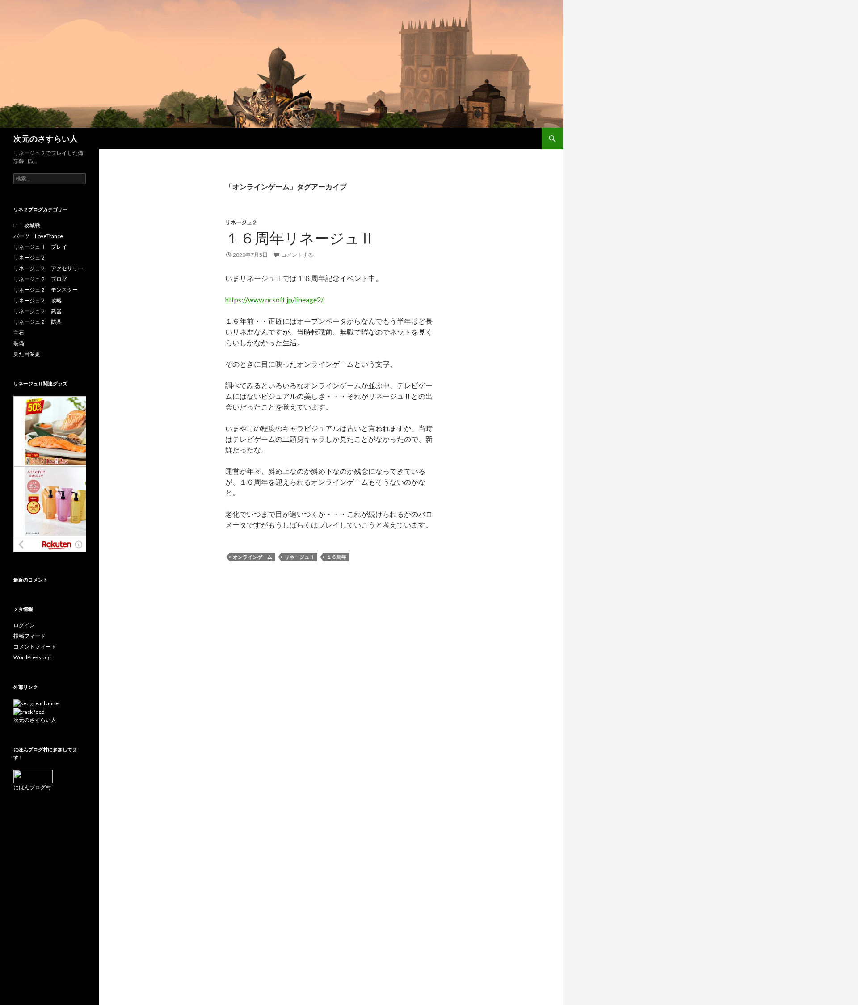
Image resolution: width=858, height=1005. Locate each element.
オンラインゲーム (252, 557)
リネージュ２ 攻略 (37, 300)
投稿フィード (29, 635)
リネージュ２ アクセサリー (48, 268)
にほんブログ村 (32, 787)
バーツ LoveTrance (38, 236)
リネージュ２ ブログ (40, 279)
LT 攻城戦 (26, 225)
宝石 (18, 332)
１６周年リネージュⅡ (299, 238)
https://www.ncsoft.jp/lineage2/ (274, 299)
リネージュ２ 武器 (37, 311)
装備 (18, 343)
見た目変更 (26, 354)
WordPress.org (31, 657)
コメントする (297, 254)
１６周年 (336, 557)
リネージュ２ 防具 (37, 321)
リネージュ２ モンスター (45, 289)
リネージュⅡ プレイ (40, 246)
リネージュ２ (241, 222)
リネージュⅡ (299, 557)
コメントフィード (34, 646)
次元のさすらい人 (45, 138)
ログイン (24, 625)
